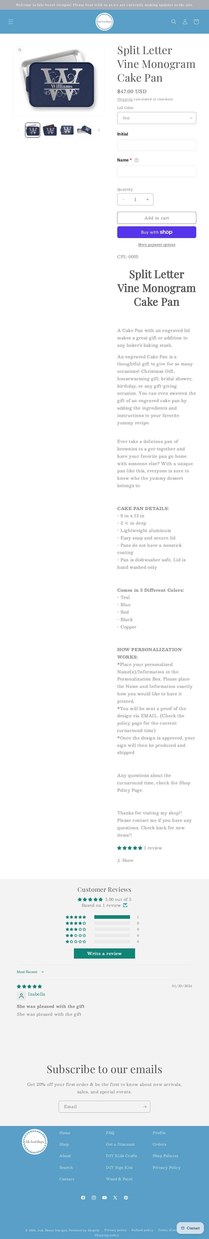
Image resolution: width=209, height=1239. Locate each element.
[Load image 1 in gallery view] (32, 130)
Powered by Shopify (84, 1230)
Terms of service (171, 1230)
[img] (29, 986)
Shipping (125, 99)
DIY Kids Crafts (121, 1156)
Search (66, 1167)
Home (64, 1133)
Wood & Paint (119, 1179)
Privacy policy (115, 1230)
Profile (159, 1133)
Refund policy (142, 1230)
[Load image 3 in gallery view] (67, 130)
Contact (66, 1179)
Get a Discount (120, 1144)
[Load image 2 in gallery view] (50, 130)
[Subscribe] (144, 1107)
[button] (10, 21)
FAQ (110, 1133)
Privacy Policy (167, 1167)
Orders (159, 1144)
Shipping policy (107, 1235)
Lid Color (125, 107)
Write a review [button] (104, 953)
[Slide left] (18, 130)
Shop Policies (165, 1156)
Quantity (125, 189)
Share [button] (128, 860)
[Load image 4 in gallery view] (84, 130)
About (65, 1156)
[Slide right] (98, 130)
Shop (64, 1144)
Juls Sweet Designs (52, 1230)
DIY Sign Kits (119, 1167)
